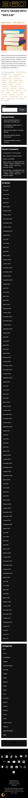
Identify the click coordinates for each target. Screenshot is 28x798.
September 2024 (7, 280)
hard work (18, 84)
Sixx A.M (4, 94)
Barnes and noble (7, 78)
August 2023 (6, 333)
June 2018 (6, 585)
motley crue (5, 88)
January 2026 (7, 215)
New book (13, 88)
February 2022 (7, 406)
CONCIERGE (6, 657)
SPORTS (5, 710)
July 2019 (5, 532)
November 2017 (7, 614)
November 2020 (7, 467)
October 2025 (7, 227)
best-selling (17, 78)
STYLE (5, 714)
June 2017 (6, 634)
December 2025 (7, 219)
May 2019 (5, 541)
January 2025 (7, 263)
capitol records (13, 82)
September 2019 (7, 524)
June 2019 (6, 536)
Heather (5, 159)
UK (21, 96)
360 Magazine (17, 74)
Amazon (4, 76)
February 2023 (7, 357)
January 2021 (6, 459)
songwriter (12, 94)
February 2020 (7, 504)
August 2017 (6, 626)
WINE (4, 735)
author (22, 76)
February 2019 (7, 553)
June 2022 (6, 390)
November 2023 (7, 321)
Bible (9, 791)
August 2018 (6, 577)
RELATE (5, 702)
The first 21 (20, 94)
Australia (16, 76)
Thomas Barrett (13, 96)
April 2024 (6, 300)
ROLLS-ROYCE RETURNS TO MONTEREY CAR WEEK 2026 (12, 121)
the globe (4, 96)
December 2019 (7, 512)
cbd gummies (6, 153)
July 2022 (5, 386)
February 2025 (7, 259)
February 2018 (7, 602)
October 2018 (7, 569)
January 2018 (6, 606)
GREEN (5, 674)
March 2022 (6, 402)
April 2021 (5, 447)
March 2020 (6, 500)
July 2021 (5, 435)
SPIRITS (5, 706)
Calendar (6, 791)
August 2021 (6, 431)
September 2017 (7, 622)
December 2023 (7, 316)
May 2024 (6, 296)
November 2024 (7, 272)
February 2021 (7, 455)
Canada (4, 82)
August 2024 (6, 284)
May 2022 (6, 394)
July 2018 (5, 581)
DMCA (12, 791)
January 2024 (7, 312)
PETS (4, 694)
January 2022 (7, 410)
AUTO (5, 653)
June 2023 (6, 341)
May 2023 (6, 345)
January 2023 (7, 361)
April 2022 (6, 398)
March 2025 (6, 255)
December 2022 (7, 365)
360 (10, 74)
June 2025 (6, 243)
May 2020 (6, 492)
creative (4, 84)
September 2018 (7, 573)
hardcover (5, 86)
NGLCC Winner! (17, 156)
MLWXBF (11, 159)
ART (4, 649)
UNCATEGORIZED (21, 72)
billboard (4, 80)
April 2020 (6, 496)
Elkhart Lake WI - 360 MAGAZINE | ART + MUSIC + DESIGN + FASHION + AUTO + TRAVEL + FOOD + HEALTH (14, 163)
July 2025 (5, 239)
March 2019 (6, 549)
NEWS (5, 690)
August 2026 (6, 186)
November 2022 (7, 369)
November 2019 (7, 516)
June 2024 (6, 292)
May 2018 (5, 589)
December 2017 (7, 610)
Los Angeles (13, 86)
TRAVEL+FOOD (7, 722)
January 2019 (6, 557)
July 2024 (5, 288)
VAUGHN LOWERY (8, 167)
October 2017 (7, 618)
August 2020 (6, 479)
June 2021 (6, 439)
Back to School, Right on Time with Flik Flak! (13, 131)
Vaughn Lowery (11, 98)
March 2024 (6, 304)
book (10, 80)
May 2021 (5, 443)
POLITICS (5, 698)
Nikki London (10, 90)
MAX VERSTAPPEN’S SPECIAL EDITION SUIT (12, 136)
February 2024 (7, 308)
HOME (5, 686)
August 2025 (6, 235)
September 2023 (7, 329)
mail (20, 86)
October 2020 (7, 471)
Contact (15, 793)
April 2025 (6, 251)
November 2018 (7, 565)
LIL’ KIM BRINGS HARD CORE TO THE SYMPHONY (13, 126)
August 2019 (6, 528)
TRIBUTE (5, 727)
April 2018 (5, 593)
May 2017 (5, 638)
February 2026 (7, 211)
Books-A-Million (18, 80)
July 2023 (5, 337)
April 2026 (6, 202)
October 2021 (7, 422)
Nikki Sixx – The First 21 (13, 22)
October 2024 (7, 276)
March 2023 (6, 353)
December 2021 (7, 414)
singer (21, 92)
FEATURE (5, 670)
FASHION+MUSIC (8, 665)
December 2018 (7, 561)
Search (4, 107)
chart (20, 82)
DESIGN (5, 661)
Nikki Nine (18, 90)
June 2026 (6, 194)
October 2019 (7, 520)
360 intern (6, 100)
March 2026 (6, 206)
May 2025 (6, 247)
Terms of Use (18, 791)
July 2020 (5, 483)
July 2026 (5, 190)
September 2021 (7, 426)
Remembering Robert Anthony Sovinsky (12, 141)
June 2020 (6, 488)
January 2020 (7, 508)
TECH (4, 718)
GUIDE (5, 678)
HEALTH (5, 682)
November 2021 (7, 418)
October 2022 (7, 373)
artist (10, 76)
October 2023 (7, 325)
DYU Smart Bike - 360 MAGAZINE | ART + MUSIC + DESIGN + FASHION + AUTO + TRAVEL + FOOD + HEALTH (14, 172)
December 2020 (7, 463)
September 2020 (7, 475)
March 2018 (6, 598)
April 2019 (5, 545)
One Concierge (16, 153)
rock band (15, 92)
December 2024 (7, 268)
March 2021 (6, 451)
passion (8, 92)
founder (11, 84)
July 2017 (5, 630)
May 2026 (6, 198)
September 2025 (7, 231)
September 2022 (7, 378)
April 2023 (6, 349)
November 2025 (7, 223)
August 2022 (6, 382)
